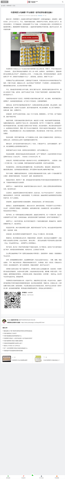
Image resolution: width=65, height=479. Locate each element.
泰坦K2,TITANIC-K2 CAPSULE (12, 345)
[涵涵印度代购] (32, 2)
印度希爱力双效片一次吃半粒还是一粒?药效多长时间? (18, 338)
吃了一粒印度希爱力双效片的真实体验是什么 (15, 348)
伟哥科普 (9, 5)
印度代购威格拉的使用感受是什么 (12, 336)
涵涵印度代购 (14, 320)
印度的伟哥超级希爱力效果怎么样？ (13, 343)
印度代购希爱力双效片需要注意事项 (13, 340)
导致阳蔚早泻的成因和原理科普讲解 (13, 350)
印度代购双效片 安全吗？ (10, 333)
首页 (4, 5)
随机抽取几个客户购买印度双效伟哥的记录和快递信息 (18, 331)
